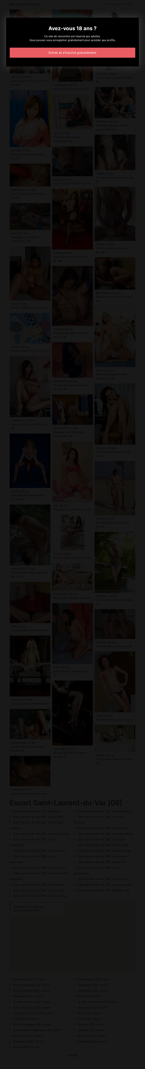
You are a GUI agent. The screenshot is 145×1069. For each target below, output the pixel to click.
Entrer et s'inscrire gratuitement (72, 53)
